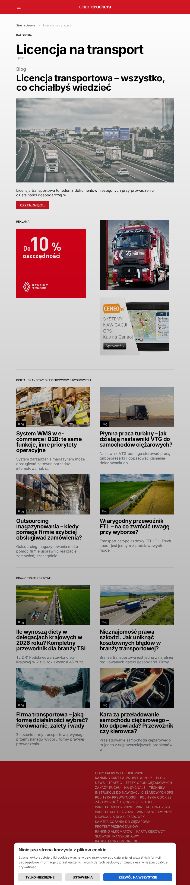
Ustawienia (83, 877)
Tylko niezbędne (40, 877)
